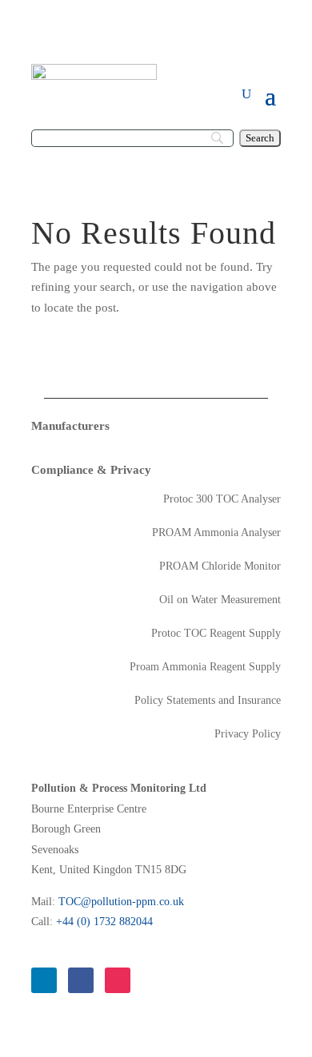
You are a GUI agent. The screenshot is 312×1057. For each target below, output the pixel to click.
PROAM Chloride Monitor (220, 566)
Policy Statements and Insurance (207, 700)
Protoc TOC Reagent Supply (216, 633)
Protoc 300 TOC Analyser (222, 499)
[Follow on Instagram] (117, 980)
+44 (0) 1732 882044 (104, 922)
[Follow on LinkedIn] (44, 980)
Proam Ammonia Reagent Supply (205, 667)
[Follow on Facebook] (81, 980)
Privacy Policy (247, 734)
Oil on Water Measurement (220, 600)
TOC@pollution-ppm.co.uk (121, 902)
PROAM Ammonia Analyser (216, 532)
